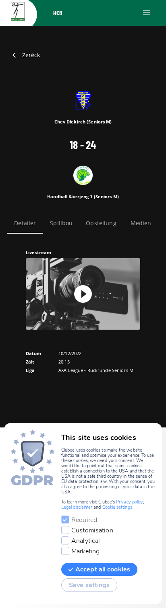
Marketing (85, 551)
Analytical (85, 541)
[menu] (146, 13)
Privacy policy (129, 502)
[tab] (25, 223)
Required (84, 520)
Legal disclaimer (76, 507)
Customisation (92, 530)
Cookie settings (117, 507)
